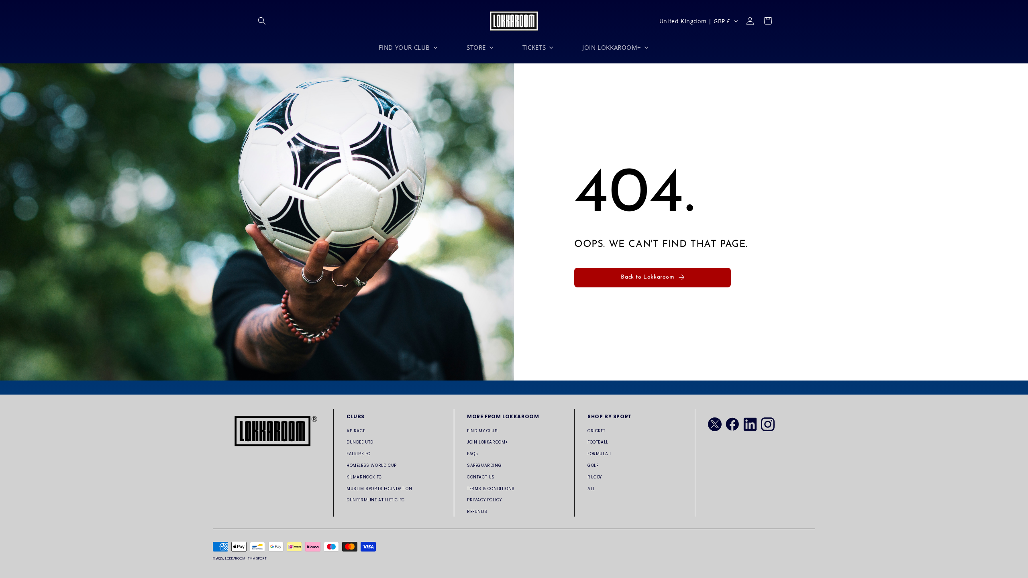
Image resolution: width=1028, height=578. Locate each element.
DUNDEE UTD (360, 442)
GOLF (592, 465)
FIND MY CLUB (482, 431)
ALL (591, 489)
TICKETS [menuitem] (534, 47)
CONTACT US (481, 477)
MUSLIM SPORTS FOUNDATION (379, 489)
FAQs (472, 454)
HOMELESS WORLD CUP (372, 465)
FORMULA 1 (599, 454)
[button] (262, 21)
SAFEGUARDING (484, 465)
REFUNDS (477, 512)
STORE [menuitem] (476, 47)
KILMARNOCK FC (364, 477)
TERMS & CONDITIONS (491, 489)
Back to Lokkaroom (647, 277)
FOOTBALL (597, 442)
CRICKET (596, 431)
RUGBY (594, 477)
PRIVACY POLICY (484, 500)
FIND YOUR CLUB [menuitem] (404, 47)
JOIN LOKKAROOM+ (487, 442)
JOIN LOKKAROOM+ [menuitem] (611, 47)
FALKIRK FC (359, 454)
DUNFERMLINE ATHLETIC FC (376, 500)
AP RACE (356, 431)
